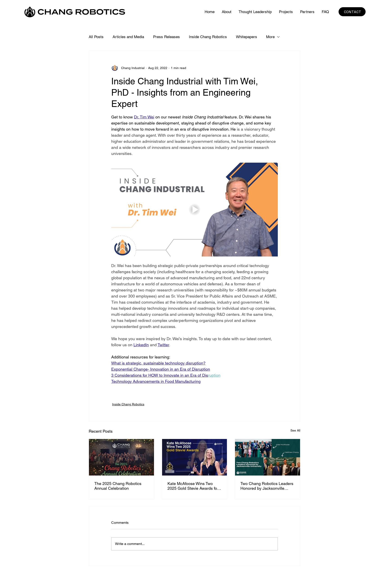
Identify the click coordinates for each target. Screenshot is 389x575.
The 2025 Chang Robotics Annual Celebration (117, 486)
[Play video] (194, 209)
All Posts (96, 37)
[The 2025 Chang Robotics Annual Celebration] (121, 457)
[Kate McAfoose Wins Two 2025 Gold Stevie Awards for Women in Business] (194, 457)
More (270, 37)
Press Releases (166, 37)
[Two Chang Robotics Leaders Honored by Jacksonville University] (267, 457)
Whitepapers (246, 37)
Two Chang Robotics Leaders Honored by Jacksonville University (266, 486)
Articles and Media (128, 37)
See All (295, 430)
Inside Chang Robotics (208, 37)
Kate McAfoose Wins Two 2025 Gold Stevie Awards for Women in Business (192, 486)
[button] (286, 11)
